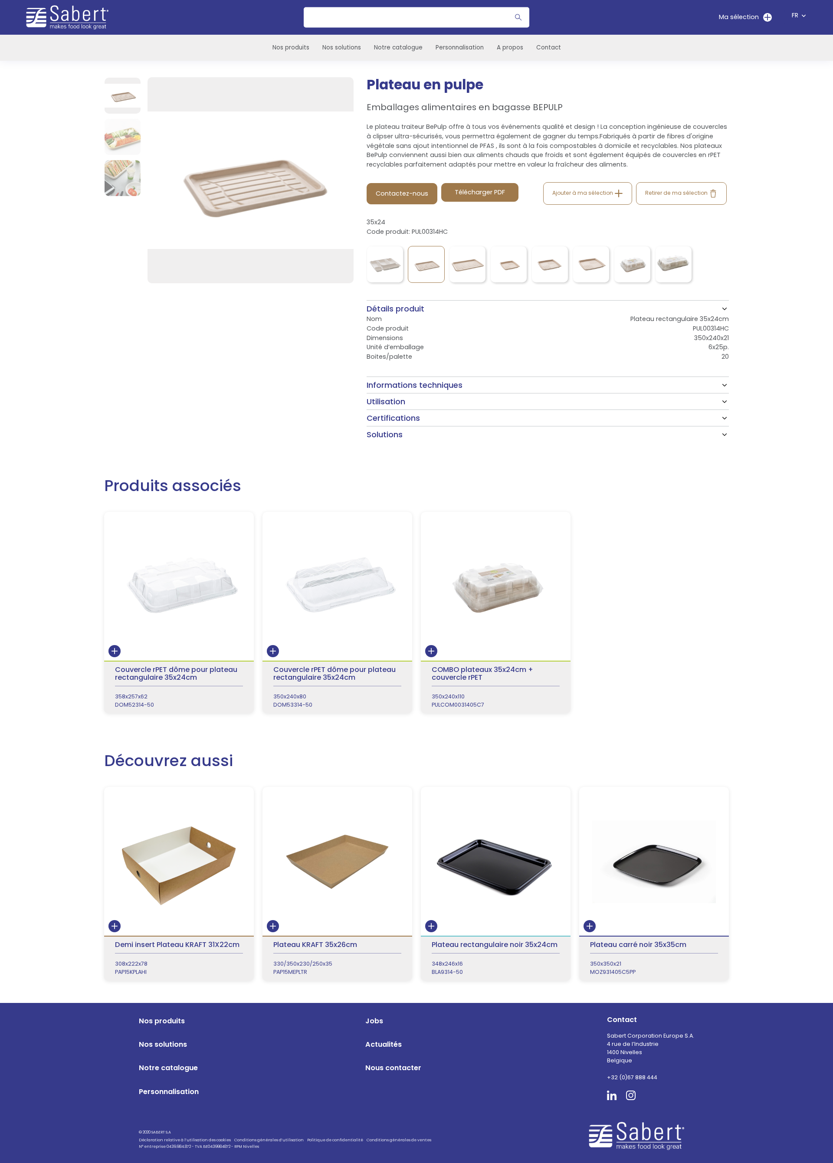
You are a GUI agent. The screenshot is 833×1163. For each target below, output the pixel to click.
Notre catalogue (398, 47)
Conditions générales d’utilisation (269, 1140)
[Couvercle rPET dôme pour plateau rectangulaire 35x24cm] (179, 612)
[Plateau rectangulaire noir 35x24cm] (496, 884)
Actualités (383, 1044)
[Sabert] (640, 1135)
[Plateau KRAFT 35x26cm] (337, 884)
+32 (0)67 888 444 (632, 1077)
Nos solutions (341, 47)
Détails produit (395, 308)
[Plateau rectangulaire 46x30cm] (467, 264)
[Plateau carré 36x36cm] (591, 264)
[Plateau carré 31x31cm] (549, 264)
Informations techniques (414, 385)
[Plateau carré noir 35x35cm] (654, 884)
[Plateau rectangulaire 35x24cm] (426, 264)
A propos (510, 47)
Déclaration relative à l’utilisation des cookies (185, 1140)
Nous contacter (393, 1068)
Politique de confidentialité (335, 1140)
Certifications (393, 418)
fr (795, 15)
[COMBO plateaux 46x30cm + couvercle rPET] (673, 264)
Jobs (374, 1021)
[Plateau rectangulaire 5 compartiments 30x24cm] (385, 264)
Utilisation (386, 401)
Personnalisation (460, 47)
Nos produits (290, 47)
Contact (548, 47)
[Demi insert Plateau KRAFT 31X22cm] (179, 884)
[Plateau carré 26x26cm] (508, 264)
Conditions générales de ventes (399, 1140)
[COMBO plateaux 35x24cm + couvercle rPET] (632, 264)
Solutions (385, 434)
